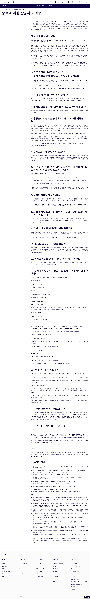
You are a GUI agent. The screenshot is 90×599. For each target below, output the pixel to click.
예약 (38, 5)
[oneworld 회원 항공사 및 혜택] (13, 2)
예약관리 (44, 5)
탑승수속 (51, 5)
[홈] (6, 2)
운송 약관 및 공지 (10, 9)
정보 (4, 9)
